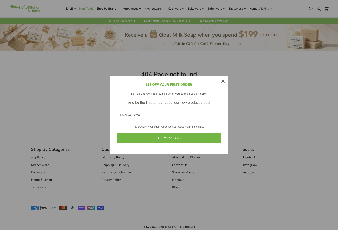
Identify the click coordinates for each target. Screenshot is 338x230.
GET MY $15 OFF (169, 138)
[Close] (223, 81)
